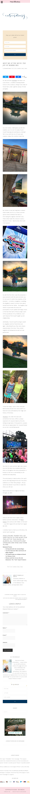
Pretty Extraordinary (15, 16)
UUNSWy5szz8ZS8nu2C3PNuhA (20, 770)
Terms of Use (7, 791)
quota (1, 762)
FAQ (17, 772)
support (12, 774)
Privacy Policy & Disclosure (19, 791)
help (28, 766)
